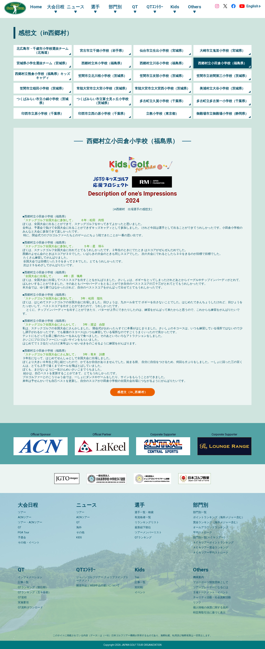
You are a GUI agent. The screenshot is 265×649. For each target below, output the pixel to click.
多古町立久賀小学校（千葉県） (162, 101)
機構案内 (198, 577)
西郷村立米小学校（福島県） (102, 63)
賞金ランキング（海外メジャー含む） (216, 522)
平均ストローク (202, 532)
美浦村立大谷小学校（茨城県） (222, 88)
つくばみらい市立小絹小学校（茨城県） (43, 101)
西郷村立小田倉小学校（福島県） (222, 63)
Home (36, 6)
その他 (80, 532)
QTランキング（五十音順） (34, 592)
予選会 (22, 537)
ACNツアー (24, 517)
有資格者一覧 (143, 517)
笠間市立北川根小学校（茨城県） (102, 76)
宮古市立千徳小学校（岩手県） (102, 50)
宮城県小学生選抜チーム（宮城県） (43, 63)
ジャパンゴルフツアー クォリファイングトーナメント (102, 579)
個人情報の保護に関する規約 (210, 607)
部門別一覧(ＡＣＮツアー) (209, 537)
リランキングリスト (147, 522)
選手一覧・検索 (144, 512)
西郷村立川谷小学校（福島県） (162, 63)
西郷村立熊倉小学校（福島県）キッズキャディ (42, 76)
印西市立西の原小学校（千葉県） (102, 113)
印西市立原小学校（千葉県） (42, 113)
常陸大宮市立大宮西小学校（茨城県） (162, 88)
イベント (140, 592)
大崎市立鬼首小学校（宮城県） (222, 50)
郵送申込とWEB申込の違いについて (98, 585)
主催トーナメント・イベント (210, 592)
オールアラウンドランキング (210, 527)
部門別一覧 (200, 512)
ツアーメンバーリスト (148, 532)
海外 (79, 527)
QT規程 (22, 597)
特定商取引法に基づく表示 (209, 612)
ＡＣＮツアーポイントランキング (213, 542)
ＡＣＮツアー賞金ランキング (210, 547)
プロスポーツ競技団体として (210, 582)
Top (137, 577)
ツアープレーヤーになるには (210, 587)
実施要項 (23, 602)
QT (19, 527)
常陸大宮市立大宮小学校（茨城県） (103, 88)
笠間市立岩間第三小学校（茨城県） (222, 76)
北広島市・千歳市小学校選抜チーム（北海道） (43, 50)
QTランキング (143, 537)
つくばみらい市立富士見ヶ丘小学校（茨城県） (103, 101)
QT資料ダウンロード (30, 607)
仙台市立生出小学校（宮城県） (162, 50)
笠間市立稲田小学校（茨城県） (42, 88)
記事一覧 (23, 582)
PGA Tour (23, 532)
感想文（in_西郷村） (132, 392)
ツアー (22, 512)
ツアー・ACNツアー (30, 522)
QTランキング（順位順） (33, 587)
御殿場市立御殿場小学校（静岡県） (222, 113)
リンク (197, 602)
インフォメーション (30, 577)
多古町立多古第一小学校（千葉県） (222, 101)
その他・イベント (28, 542)
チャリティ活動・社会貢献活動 (212, 597)
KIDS (79, 537)
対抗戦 (139, 587)
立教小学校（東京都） (162, 113)
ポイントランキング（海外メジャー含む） (218, 517)
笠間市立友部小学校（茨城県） (162, 76)
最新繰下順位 (143, 527)
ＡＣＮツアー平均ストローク (210, 552)
